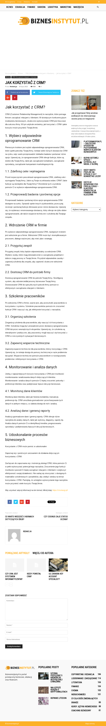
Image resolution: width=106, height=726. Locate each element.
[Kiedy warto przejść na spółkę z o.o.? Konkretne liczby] (76, 172)
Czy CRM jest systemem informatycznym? (13, 576)
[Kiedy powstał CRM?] (36, 565)
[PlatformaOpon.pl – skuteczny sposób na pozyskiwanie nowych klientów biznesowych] (76, 144)
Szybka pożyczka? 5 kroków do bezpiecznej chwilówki (56, 677)
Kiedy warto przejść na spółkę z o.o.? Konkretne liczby (92, 173)
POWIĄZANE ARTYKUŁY (17, 553)
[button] (98, 7)
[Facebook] (99, 2)
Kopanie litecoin (58, 698)
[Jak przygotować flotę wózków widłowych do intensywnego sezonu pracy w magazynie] (86, 102)
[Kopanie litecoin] (43, 701)
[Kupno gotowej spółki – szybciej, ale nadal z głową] (76, 160)
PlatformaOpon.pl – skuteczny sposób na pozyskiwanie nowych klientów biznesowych (93, 146)
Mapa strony (90, 724)
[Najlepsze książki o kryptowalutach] (43, 690)
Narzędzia (78, 7)
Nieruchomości (78, 694)
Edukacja (20, 7)
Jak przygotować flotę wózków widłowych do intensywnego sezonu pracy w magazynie (84, 116)
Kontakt (34, 2)
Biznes (9, 7)
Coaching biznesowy (81, 710)
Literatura (76, 682)
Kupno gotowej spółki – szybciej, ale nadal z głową (91, 161)
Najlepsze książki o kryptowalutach (59, 689)
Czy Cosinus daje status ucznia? (56, 518)
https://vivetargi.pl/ (60, 490)
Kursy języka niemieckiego (84, 706)
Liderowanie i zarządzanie (84, 678)
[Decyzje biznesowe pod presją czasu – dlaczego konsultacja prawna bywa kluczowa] (76, 184)
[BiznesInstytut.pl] (53, 21)
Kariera (41, 7)
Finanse (31, 7)
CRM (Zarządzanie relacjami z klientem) (24, 77)
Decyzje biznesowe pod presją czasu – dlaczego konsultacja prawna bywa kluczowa (91, 188)
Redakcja (13, 86)
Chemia (74, 690)
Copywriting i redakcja (82, 674)
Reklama (27, 2)
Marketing (65, 7)
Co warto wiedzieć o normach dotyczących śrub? (19, 518)
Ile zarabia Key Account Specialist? (56, 576)
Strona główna (10, 2)
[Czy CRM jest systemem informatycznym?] (14, 565)
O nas (19, 2)
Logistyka (53, 7)
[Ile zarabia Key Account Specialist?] (58, 565)
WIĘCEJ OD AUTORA (43, 553)
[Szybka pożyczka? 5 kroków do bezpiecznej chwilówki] (43, 675)
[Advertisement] (53, 50)
